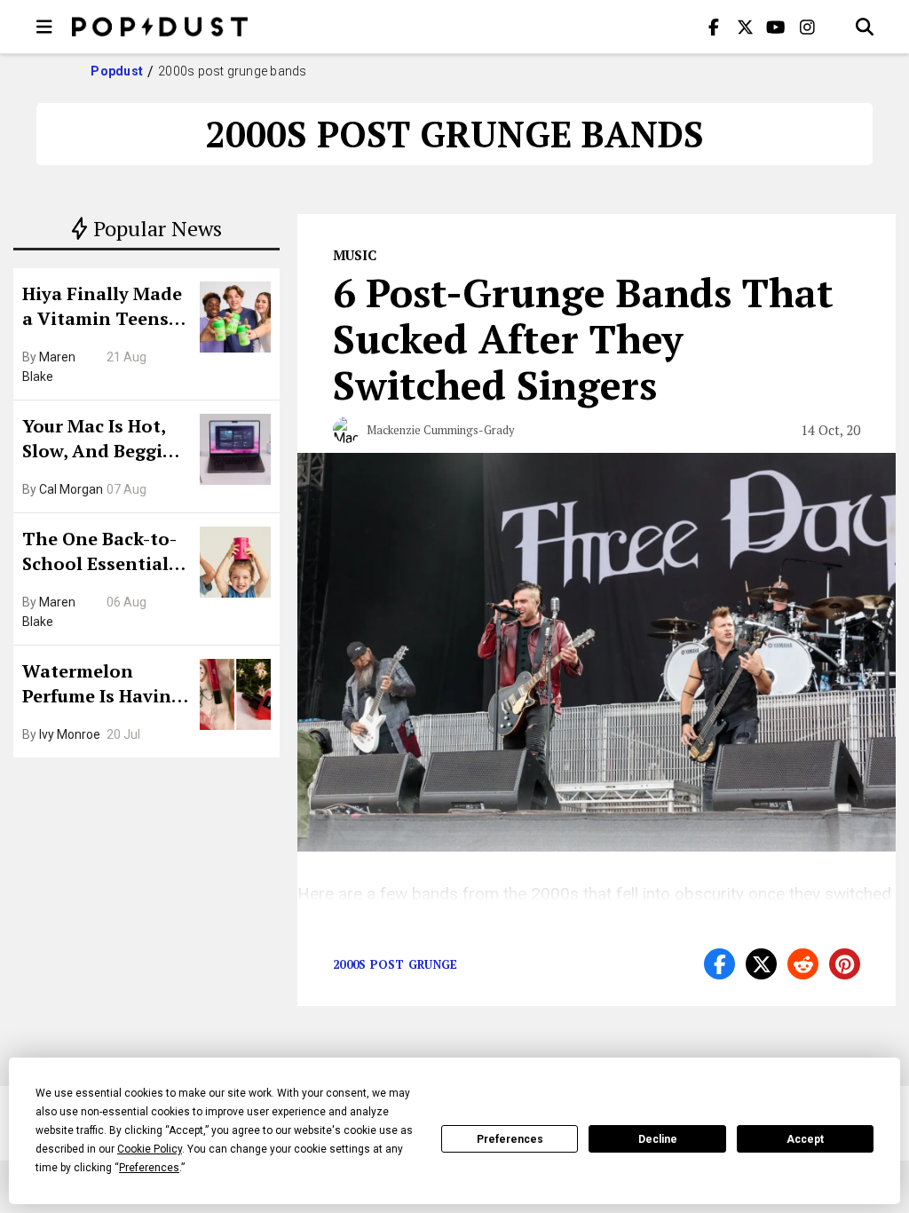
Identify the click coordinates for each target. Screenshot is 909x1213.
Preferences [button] (149, 1167)
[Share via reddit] (802, 963)
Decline (657, 1139)
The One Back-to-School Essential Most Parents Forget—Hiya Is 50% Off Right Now (104, 553)
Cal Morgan (71, 489)
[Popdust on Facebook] (713, 26)
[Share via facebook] (719, 963)
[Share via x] (761, 963)
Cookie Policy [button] (149, 1149)
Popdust (117, 71)
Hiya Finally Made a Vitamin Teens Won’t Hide (102, 308)
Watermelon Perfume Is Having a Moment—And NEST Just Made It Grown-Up (102, 685)
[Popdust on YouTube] (776, 26)
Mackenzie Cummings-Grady (441, 430)
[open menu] (44, 26)
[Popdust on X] (744, 26)
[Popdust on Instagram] (807, 26)
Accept (805, 1139)
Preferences (510, 1139)
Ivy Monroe (69, 734)
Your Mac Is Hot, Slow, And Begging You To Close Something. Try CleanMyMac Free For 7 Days (104, 440)
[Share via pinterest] (844, 963)
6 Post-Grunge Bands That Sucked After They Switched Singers (583, 338)
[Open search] (864, 26)
